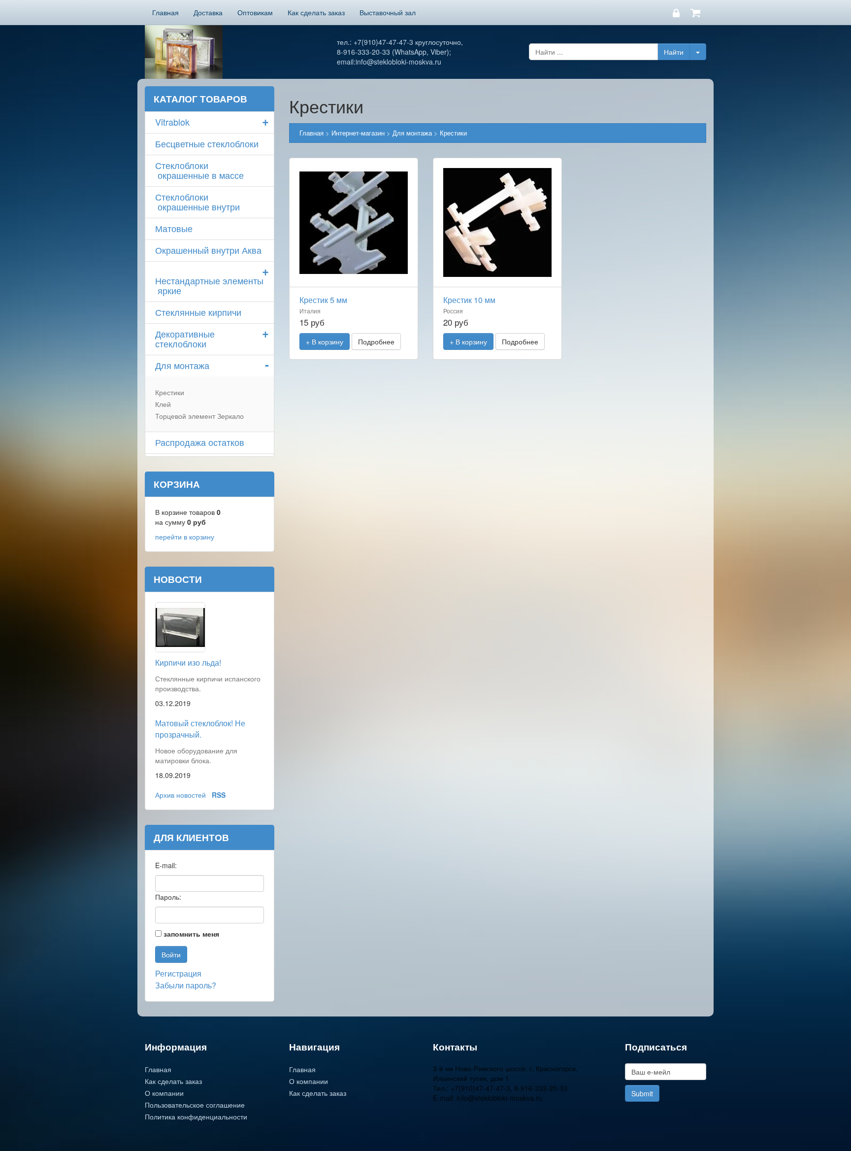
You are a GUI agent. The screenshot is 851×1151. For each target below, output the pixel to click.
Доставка (208, 12)
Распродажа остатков (199, 442)
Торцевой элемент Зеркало (199, 416)
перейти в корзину (184, 537)
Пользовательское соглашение (195, 1105)
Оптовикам (255, 12)
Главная (165, 12)
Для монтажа (182, 365)
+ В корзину (324, 341)
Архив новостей (180, 795)
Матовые (174, 228)
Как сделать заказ (316, 12)
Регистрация (178, 973)
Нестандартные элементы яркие (209, 285)
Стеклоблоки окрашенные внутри (197, 201)
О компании (164, 1093)
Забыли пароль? (185, 985)
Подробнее (376, 341)
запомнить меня (191, 934)
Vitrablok (172, 121)
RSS (219, 795)
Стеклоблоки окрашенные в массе (199, 170)
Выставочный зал (388, 12)
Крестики (169, 392)
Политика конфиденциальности (196, 1116)
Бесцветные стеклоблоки (207, 143)
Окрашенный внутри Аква (208, 249)
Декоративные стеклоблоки (185, 338)
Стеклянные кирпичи (198, 311)
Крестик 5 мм (323, 299)
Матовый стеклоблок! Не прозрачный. (200, 728)
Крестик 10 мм (469, 299)
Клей (163, 404)
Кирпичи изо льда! (188, 662)
